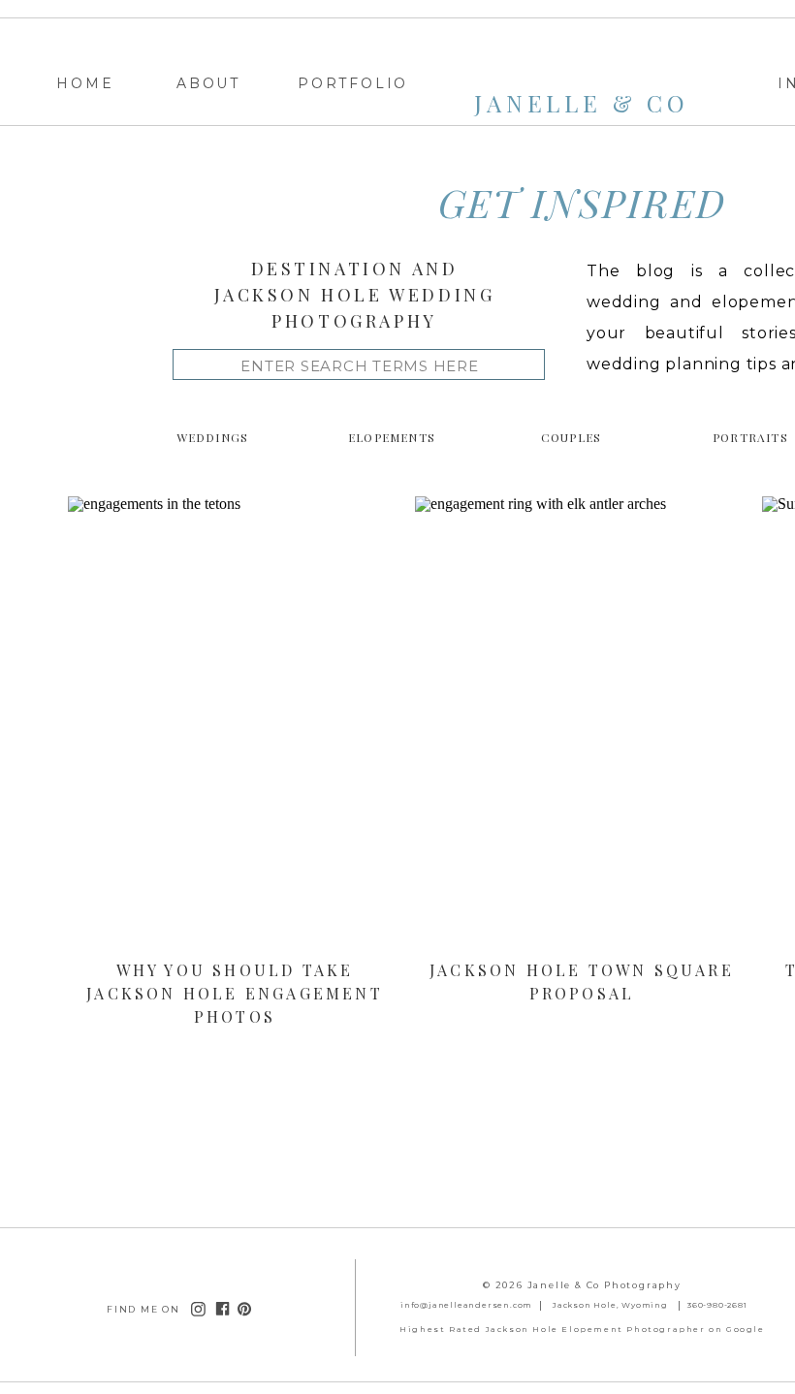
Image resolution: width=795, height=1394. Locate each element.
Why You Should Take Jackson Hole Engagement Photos (234, 993)
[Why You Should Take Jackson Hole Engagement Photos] (234, 726)
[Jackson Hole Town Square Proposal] (581, 726)
